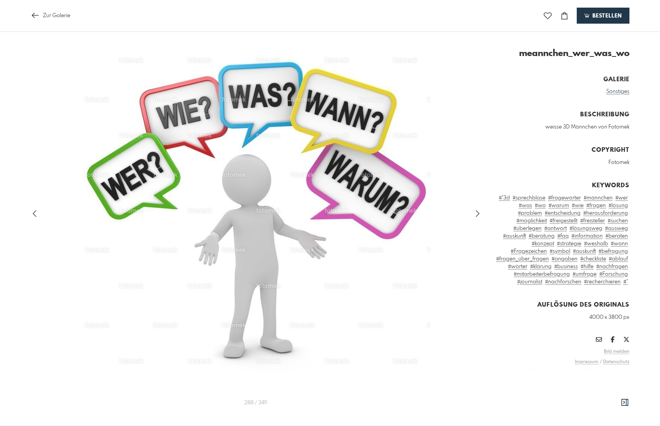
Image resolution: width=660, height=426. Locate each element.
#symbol (560, 251)
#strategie (569, 243)
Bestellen (606, 16)
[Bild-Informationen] (624, 402)
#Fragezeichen (529, 251)
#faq (563, 236)
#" (625, 282)
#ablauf (618, 259)
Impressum (587, 362)
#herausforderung (605, 213)
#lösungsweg (585, 228)
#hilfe (587, 266)
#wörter (517, 266)
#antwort (555, 228)
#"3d (504, 198)
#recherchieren (602, 282)
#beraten (616, 236)
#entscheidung (563, 213)
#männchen (598, 198)
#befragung (613, 251)
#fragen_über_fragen (522, 259)
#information (587, 236)
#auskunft (514, 236)
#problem (530, 213)
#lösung (618, 205)
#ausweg (616, 228)
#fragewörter (564, 198)
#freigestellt (564, 220)
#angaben (565, 259)
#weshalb (596, 243)
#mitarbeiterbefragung (542, 274)
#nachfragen (612, 266)
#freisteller (592, 220)
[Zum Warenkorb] (564, 16)
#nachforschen (563, 282)
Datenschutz (616, 362)
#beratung (542, 236)
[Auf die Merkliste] (547, 16)
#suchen (618, 220)
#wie (578, 205)
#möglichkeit (531, 220)
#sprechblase (529, 198)
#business (566, 266)
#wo (540, 205)
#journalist (529, 282)
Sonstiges (617, 91)
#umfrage (585, 274)
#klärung (541, 266)
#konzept (543, 243)
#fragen (596, 205)
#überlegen (527, 228)
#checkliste (593, 259)
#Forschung (613, 274)
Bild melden (616, 351)
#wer (621, 198)
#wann (619, 243)
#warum (558, 205)
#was (525, 205)
